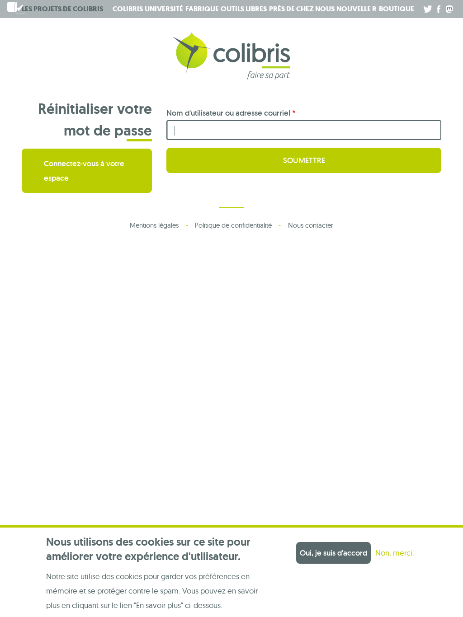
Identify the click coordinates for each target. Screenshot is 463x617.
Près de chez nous (302, 9)
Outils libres (244, 9)
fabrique (202, 9)
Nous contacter (310, 225)
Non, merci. (394, 552)
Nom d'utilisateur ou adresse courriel (228, 113)
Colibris (62, 9)
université (164, 9)
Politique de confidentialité (233, 225)
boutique (396, 9)
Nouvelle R (356, 9)
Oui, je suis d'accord (333, 553)
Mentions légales (154, 225)
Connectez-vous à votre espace (84, 171)
